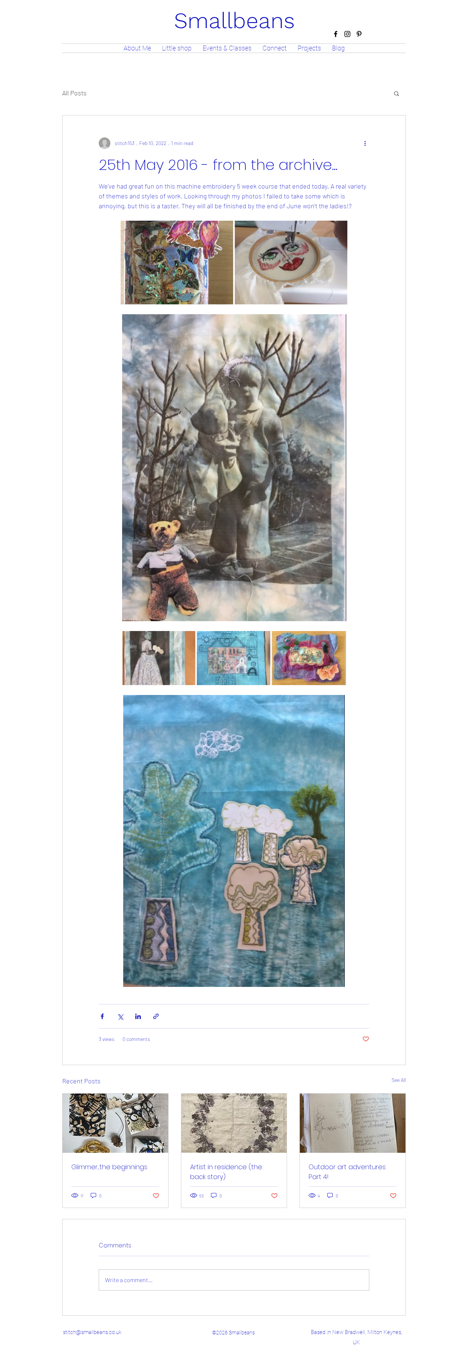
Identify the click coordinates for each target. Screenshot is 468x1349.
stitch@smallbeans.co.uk (92, 1332)
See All (399, 1080)
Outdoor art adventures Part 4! (347, 1171)
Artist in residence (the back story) (226, 1171)
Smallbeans (234, 21)
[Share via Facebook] (102, 1016)
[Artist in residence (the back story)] (234, 1123)
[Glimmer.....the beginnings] (115, 1123)
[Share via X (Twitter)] (120, 1016)
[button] (396, 93)
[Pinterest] (359, 34)
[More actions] (365, 143)
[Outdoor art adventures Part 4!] (352, 1123)
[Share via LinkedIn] (138, 1016)
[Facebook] (336, 34)
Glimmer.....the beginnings (109, 1166)
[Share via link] (155, 1016)
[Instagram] (347, 34)
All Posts (74, 93)
